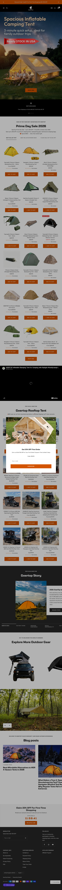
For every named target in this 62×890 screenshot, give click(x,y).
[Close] (53, 419)
